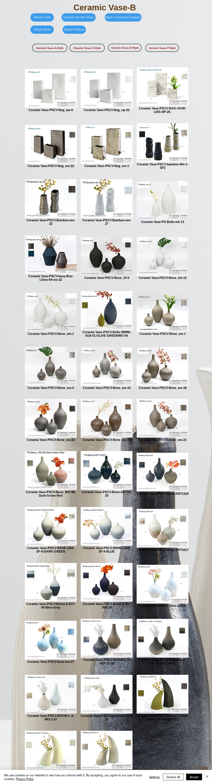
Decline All (173, 777)
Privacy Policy (25, 779)
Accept (194, 777)
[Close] (207, 777)
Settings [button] (154, 777)
